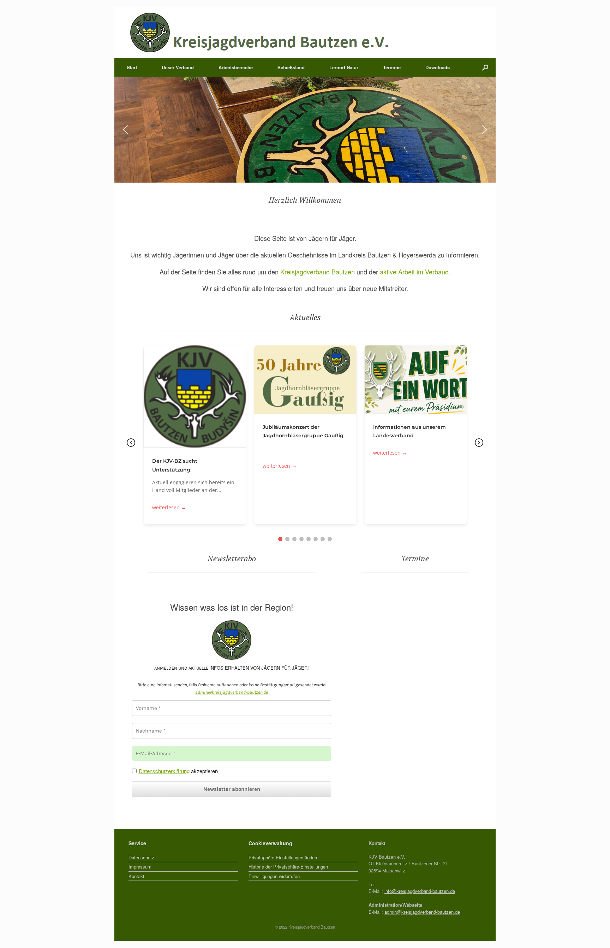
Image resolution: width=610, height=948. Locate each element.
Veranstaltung (313, 384)
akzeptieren (178, 771)
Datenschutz (141, 857)
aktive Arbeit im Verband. (415, 271)
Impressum (139, 866)
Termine (392, 67)
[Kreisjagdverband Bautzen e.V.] (260, 32)
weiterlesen (169, 507)
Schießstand (291, 67)
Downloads (437, 67)
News (209, 401)
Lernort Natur (343, 67)
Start (132, 67)
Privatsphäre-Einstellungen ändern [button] (283, 857)
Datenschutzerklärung (164, 771)
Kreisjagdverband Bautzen (317, 271)
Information (187, 401)
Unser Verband (178, 67)
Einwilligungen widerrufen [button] (274, 876)
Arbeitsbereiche (236, 67)
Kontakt (136, 876)
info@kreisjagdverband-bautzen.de (419, 891)
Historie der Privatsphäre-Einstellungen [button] (288, 866)
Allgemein (416, 384)
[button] (485, 67)
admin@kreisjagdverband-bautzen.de (422, 911)
